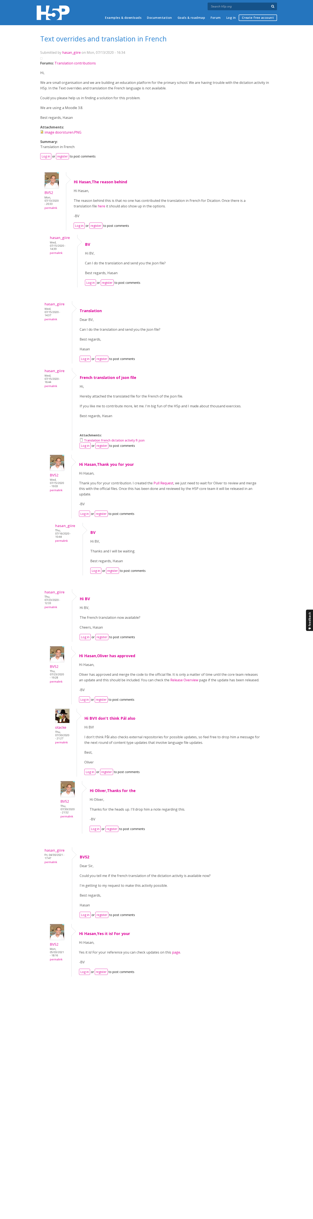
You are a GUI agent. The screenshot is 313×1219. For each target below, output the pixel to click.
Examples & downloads (123, 18)
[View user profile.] (52, 187)
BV (87, 244)
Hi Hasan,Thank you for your (106, 464)
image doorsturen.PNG (63, 132)
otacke (60, 727)
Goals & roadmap (191, 18)
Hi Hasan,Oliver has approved (107, 655)
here (101, 206)
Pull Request (163, 483)
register (62, 156)
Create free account (258, 18)
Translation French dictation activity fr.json (114, 440)
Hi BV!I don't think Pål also (109, 718)
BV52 (49, 192)
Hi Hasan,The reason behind (100, 181)
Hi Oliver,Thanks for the (113, 790)
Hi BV (85, 598)
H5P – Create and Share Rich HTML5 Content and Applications (53, 12)
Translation (91, 310)
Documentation (159, 18)
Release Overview (184, 680)
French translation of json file (108, 377)
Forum (216, 18)
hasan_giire (71, 52)
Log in (231, 18)
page (176, 952)
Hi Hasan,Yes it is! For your (104, 933)
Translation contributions (75, 63)
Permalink (51, 208)
